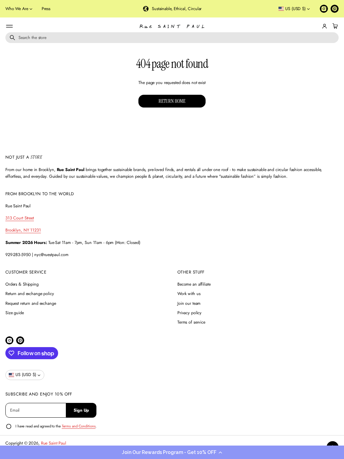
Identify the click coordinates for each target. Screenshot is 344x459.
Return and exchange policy (29, 294)
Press (46, 9)
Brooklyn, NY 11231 (23, 230)
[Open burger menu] (9, 26)
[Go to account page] (324, 26)
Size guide (14, 313)
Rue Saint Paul (53, 443)
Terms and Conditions (79, 426)
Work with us (189, 294)
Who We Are (16, 9)
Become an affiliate (194, 284)
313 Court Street (19, 218)
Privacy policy (189, 313)
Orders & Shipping (22, 284)
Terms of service (191, 322)
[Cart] (334, 26)
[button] (172, 452)
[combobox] (172, 37)
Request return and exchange (30, 303)
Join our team (189, 303)
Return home (172, 101)
